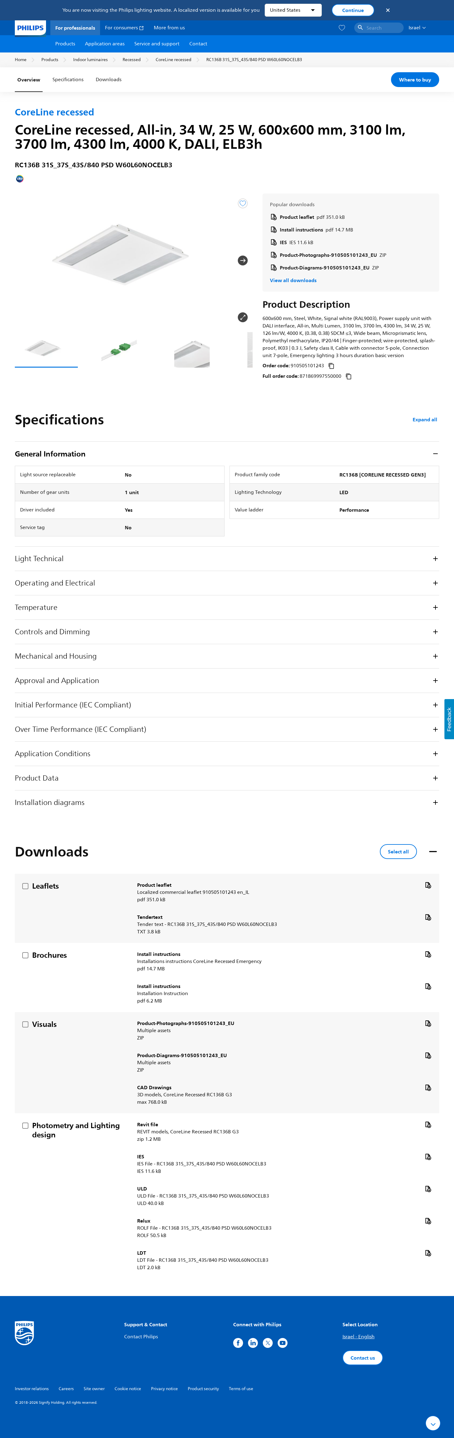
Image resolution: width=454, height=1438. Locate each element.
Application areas (104, 44)
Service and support (156, 44)
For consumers (122, 27)
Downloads (108, 80)
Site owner (94, 1388)
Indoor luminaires (90, 59)
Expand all (425, 419)
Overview (28, 79)
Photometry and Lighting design (76, 1130)
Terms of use (241, 1388)
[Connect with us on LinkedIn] (253, 1343)
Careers (66, 1388)
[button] (25, 260)
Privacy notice (164, 1388)
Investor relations (32, 1388)
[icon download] (428, 885)
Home (21, 59)
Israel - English (359, 1337)
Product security (203, 1388)
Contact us (363, 1357)
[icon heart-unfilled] (342, 28)
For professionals (75, 27)
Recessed (132, 59)
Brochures (49, 955)
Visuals (44, 1024)
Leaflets (45, 885)
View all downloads (293, 280)
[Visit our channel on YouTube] (283, 1343)
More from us (169, 27)
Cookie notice (128, 1388)
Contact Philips (141, 1337)
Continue (353, 10)
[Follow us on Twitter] (268, 1343)
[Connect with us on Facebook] (238, 1343)
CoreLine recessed (173, 59)
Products (65, 44)
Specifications (68, 80)
